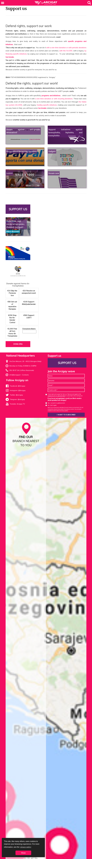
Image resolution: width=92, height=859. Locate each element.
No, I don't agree (52, 405)
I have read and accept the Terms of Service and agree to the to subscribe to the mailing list (65, 395)
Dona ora (18, 344)
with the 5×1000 (65, 51)
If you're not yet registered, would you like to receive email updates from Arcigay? (64, 399)
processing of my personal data (56, 396)
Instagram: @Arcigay (17, 390)
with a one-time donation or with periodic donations (66, 47)
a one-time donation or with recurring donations (54, 99)
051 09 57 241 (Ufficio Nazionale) (21, 370)
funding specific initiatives (47, 105)
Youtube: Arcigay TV (17, 404)
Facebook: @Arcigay (17, 386)
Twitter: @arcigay (16, 395)
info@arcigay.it (14, 375)
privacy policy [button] (25, 847)
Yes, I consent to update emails (56, 403)
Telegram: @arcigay (17, 399)
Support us (18, 209)
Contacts (25, 375)
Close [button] (23, 853)
